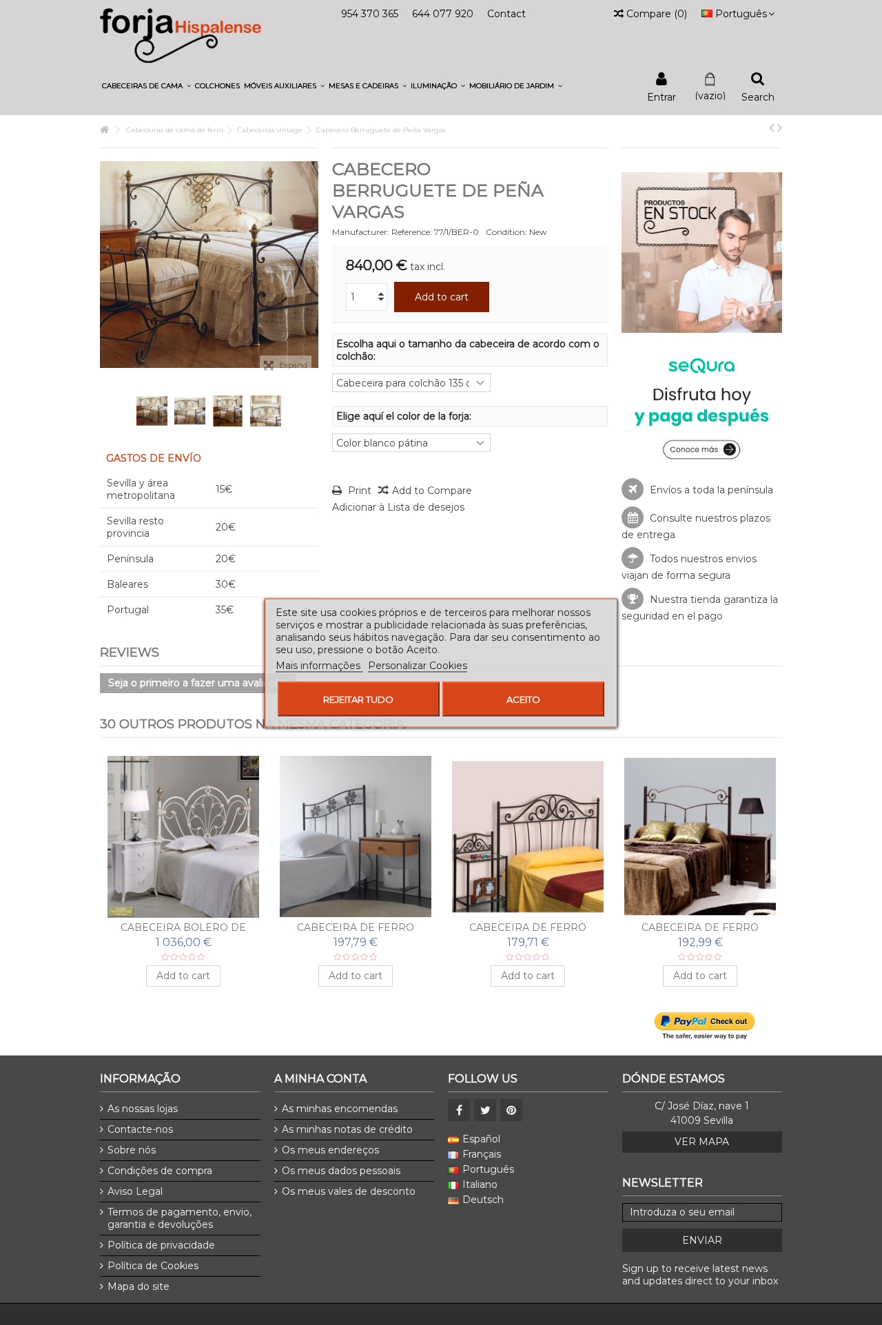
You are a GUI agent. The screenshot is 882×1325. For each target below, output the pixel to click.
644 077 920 (442, 14)
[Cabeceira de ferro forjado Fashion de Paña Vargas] (183, 837)
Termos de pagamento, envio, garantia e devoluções (179, 1218)
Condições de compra (159, 1170)
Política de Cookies (152, 1266)
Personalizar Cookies (417, 665)
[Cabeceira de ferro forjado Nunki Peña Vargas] (355, 837)
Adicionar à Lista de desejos (398, 507)
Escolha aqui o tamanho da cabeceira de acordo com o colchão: (467, 350)
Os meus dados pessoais (341, 1170)
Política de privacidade (161, 1245)
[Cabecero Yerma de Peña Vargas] (700, 837)
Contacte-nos (140, 1129)
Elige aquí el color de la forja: (405, 416)
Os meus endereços (330, 1150)
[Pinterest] (511, 1110)
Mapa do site (138, 1286)
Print (358, 490)
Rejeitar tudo (358, 698)
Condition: (506, 232)
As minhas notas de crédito (347, 1129)
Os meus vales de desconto (349, 1191)
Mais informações (319, 665)
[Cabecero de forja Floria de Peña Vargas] (528, 837)
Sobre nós (131, 1150)
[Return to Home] (104, 129)
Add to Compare (432, 490)
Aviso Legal (135, 1191)
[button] (146, 85)
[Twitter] (485, 1110)
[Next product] (779, 127)
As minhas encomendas (340, 1108)
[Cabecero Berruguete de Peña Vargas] (151, 411)
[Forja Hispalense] (180, 35)
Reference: (411, 232)
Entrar (661, 96)
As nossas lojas (142, 1108)
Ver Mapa (702, 1142)
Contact (506, 14)
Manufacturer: (360, 232)
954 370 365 (369, 14)
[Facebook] (459, 1110)
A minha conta (320, 1078)
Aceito (523, 698)
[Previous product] (771, 127)
